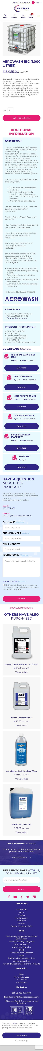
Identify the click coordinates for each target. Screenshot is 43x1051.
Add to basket (24, 118)
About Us (21, 921)
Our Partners (21, 980)
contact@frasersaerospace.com (21, 997)
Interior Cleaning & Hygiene (21, 941)
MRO (21, 950)
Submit (21, 599)
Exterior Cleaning (21, 944)
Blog (21, 974)
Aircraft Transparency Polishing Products (21, 964)
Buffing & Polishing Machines (21, 958)
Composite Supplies (21, 947)
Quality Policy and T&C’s (21, 926)
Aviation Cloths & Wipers (21, 953)
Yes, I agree (21, 1035)
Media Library (21, 918)
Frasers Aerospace (21, 8)
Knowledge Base (21, 977)
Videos (21, 915)
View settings (21, 1041)
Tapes (21, 955)
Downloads (21, 909)
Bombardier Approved (17, 318)
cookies (13, 1023)
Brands (21, 923)
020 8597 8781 (21, 993)
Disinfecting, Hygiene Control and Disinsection (21, 938)
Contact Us (21, 982)
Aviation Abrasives (21, 961)
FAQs (21, 912)
